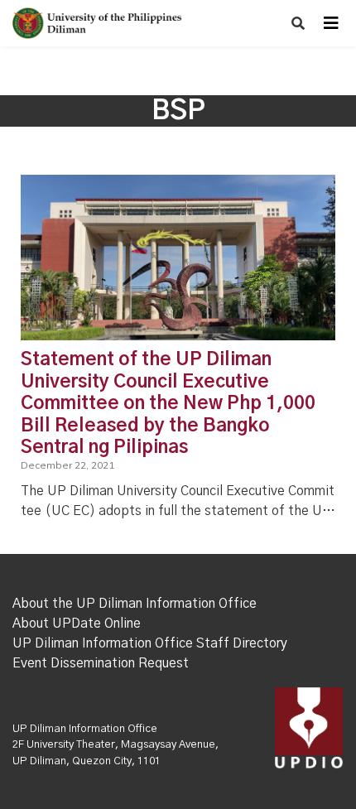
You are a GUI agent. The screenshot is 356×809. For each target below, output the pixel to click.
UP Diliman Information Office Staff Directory (149, 643)
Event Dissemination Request (100, 663)
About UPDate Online (76, 623)
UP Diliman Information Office (84, 729)
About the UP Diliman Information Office (134, 603)
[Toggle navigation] (331, 23)
